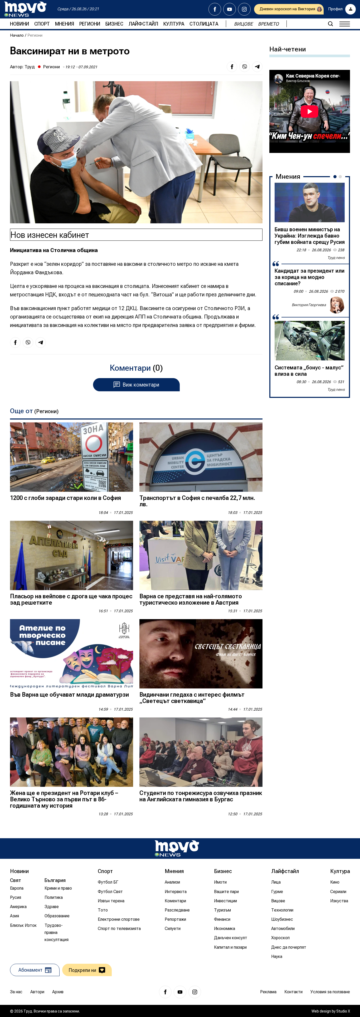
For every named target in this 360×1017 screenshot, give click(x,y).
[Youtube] (229, 9)
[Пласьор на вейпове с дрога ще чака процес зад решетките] (71, 555)
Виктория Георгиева (309, 305)
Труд (30, 66)
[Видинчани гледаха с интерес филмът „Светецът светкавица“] (200, 653)
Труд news (336, 258)
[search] (330, 23)
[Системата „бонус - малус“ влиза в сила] (310, 340)
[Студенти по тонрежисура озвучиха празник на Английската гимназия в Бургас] (200, 752)
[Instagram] (244, 9)
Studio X (343, 1011)
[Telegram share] (257, 66)
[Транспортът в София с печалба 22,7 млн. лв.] (200, 457)
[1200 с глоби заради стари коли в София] (71, 457)
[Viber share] (244, 66)
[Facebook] (214, 9)
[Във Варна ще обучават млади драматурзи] (71, 653)
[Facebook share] (232, 66)
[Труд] (177, 848)
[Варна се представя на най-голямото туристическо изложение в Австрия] (200, 555)
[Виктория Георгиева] (336, 305)
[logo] (25, 9)
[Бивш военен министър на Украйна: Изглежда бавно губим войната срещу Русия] (310, 202)
